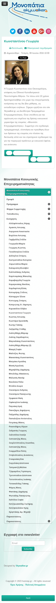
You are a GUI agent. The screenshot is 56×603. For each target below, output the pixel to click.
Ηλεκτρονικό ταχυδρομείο (39, 48)
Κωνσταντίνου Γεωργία (21, 41)
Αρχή (28, 598)
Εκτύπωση (17, 48)
